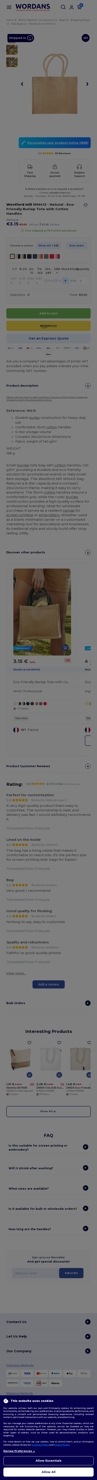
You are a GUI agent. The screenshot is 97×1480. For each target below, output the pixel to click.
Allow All (48, 1472)
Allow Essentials (49, 1460)
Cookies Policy (40, 1445)
